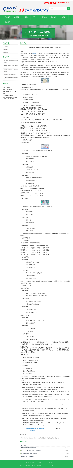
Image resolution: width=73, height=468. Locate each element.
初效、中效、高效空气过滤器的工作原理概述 (31, 450)
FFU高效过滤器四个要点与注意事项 (29, 453)
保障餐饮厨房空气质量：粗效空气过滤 (11, 66)
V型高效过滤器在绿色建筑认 (10, 74)
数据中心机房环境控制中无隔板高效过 (11, 70)
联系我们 (7, 22)
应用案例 (44, 17)
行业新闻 (6, 49)
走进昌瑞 (16, 17)
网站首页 (7, 17)
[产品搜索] (68, 8)
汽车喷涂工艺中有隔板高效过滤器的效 (11, 78)
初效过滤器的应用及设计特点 (27, 456)
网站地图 (52, 462)
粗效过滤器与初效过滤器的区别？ (28, 447)
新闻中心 (35, 17)
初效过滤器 (23, 445)
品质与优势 (54, 17)
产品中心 (26, 17)
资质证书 (64, 17)
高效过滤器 (35, 53)
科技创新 (6, 52)
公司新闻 (6, 47)
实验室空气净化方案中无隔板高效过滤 (11, 61)
